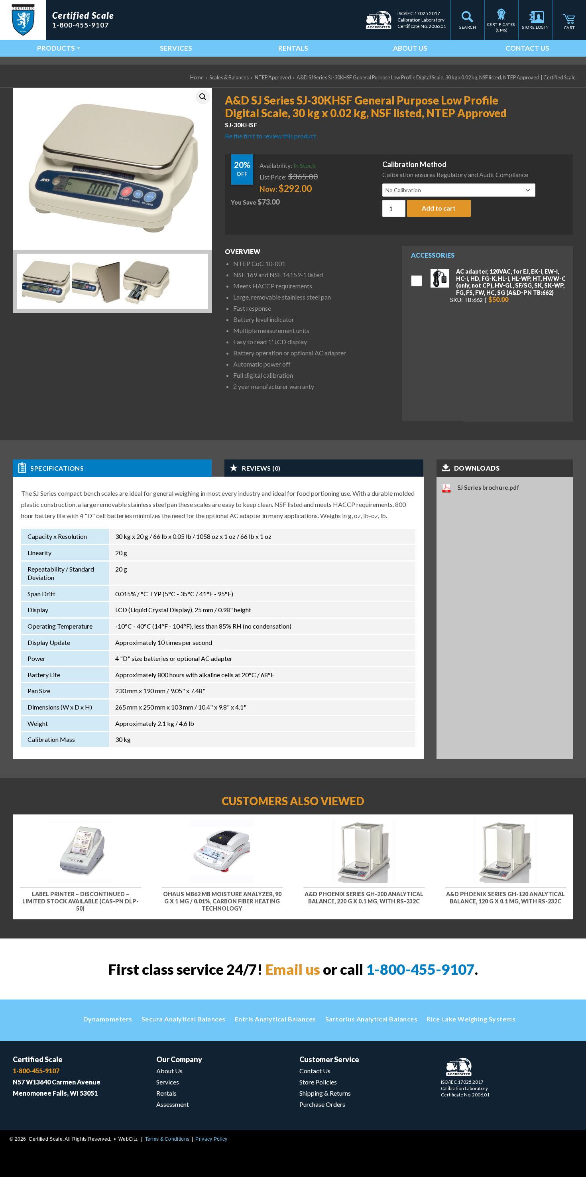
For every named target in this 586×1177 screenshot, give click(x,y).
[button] (203, 97)
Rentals (293, 48)
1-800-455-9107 (420, 969)
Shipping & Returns (325, 1093)
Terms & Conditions (167, 1139)
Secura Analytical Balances (184, 1019)
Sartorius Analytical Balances (371, 1019)
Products (56, 48)
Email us (292, 969)
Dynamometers (107, 1019)
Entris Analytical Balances (275, 1019)
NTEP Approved (273, 77)
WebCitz (128, 1139)
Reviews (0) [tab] (261, 468)
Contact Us (527, 48)
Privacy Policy (211, 1139)
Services (176, 48)
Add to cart (439, 208)
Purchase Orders (322, 1104)
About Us (410, 48)
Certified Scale (38, 1059)
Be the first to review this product (270, 136)
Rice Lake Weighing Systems (471, 1019)
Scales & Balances (229, 77)
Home (197, 77)
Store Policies (318, 1082)
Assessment (172, 1104)
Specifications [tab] (57, 468)
